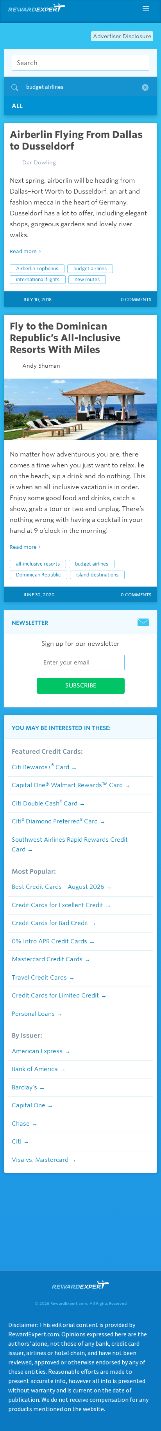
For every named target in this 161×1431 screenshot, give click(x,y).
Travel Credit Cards (39, 977)
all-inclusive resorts (38, 564)
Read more (23, 251)
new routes (87, 279)
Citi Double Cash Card (44, 803)
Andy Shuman (41, 366)
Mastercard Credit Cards (47, 959)
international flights (37, 279)
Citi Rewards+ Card (40, 767)
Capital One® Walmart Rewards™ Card (67, 785)
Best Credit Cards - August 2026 (58, 886)
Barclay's (24, 1087)
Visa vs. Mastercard (40, 1159)
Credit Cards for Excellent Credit (57, 905)
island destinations (97, 575)
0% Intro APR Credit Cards (49, 941)
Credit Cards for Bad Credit (50, 923)
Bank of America (35, 1069)
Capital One (28, 1105)
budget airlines (90, 268)
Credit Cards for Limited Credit (55, 995)
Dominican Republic (38, 575)
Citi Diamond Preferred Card (55, 821)
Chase (21, 1123)
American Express (37, 1051)
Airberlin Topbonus (37, 268)
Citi (16, 1141)
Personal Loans (33, 1013)
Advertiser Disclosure (122, 36)
